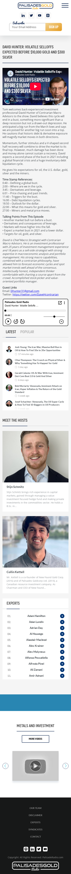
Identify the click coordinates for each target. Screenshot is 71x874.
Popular (27, 332)
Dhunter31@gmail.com (25, 291)
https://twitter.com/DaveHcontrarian (36, 294)
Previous (5, 766)
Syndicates (35, 829)
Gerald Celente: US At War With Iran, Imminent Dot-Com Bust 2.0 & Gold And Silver (39, 374)
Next (66, 766)
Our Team (35, 808)
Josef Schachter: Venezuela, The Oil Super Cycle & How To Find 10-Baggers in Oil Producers (39, 403)
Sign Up (53, 26)
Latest (11, 332)
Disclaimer (35, 815)
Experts (35, 822)
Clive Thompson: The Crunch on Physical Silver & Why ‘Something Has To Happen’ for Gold (40, 361)
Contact (35, 836)
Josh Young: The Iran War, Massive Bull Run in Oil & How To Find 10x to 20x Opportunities (38, 348)
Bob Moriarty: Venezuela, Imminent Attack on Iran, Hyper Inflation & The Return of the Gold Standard (38, 389)
